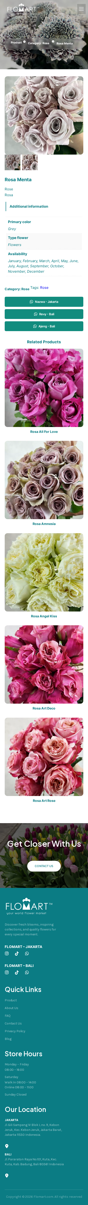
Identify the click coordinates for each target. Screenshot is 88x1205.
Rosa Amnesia (44, 524)
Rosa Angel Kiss (44, 616)
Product (16, 42)
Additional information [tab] (29, 206)
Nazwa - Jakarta (46, 302)
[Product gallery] (44, 115)
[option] (30, 162)
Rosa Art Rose (44, 801)
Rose (45, 43)
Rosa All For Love (44, 432)
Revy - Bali (46, 314)
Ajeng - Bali (46, 326)
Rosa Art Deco (44, 708)
